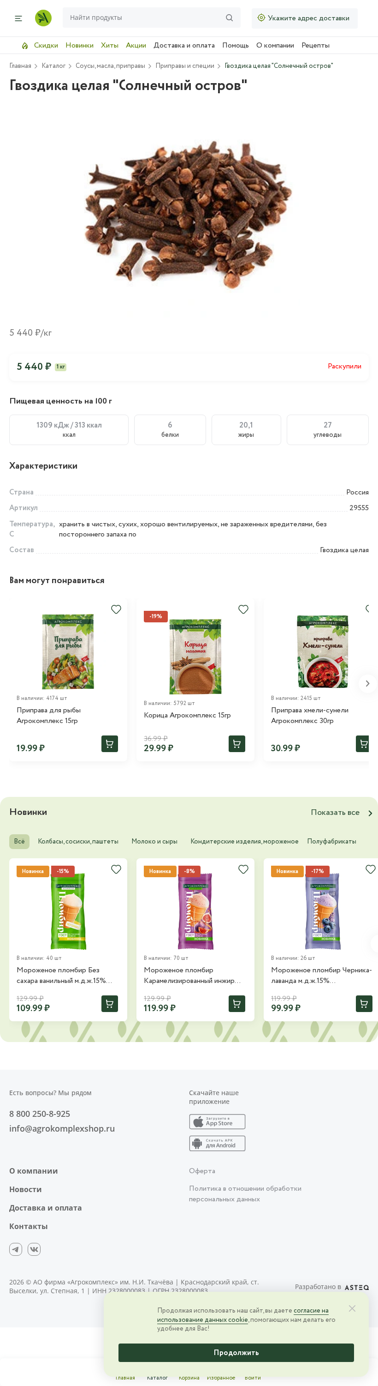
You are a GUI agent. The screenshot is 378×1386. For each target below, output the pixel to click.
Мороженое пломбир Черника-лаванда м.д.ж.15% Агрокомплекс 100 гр (321, 975)
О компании (275, 45)
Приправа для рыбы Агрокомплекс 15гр (49, 715)
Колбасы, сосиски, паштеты (78, 841)
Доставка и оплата (184, 45)
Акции (136, 45)
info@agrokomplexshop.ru (62, 1128)
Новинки (79, 45)
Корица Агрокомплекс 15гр (187, 716)
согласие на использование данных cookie (243, 1315)
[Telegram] (15, 1249)
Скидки (45, 45)
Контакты (28, 1226)
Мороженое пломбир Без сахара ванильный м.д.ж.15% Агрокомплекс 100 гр (61, 975)
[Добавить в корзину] (109, 743)
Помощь (235, 45)
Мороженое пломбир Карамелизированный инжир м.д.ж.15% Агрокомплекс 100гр (193, 975)
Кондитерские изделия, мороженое (244, 841)
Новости (25, 1189)
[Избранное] (116, 609)
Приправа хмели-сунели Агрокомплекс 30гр (309, 715)
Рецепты (315, 45)
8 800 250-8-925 (39, 1113)
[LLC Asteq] (357, 1287)
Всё (19, 841)
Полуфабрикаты (331, 841)
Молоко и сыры (154, 841)
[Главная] (43, 18)
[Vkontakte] (34, 1249)
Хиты (109, 45)
